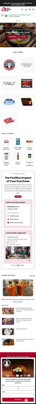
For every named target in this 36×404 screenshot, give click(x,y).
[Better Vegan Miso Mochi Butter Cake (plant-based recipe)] (8, 321)
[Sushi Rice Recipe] (8, 331)
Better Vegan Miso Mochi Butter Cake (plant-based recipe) (24, 320)
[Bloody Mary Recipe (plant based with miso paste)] (18, 288)
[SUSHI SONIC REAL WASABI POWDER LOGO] (9, 120)
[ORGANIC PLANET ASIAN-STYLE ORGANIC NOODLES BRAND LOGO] (26, 102)
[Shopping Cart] (30, 9)
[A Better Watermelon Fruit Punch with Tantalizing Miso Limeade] (8, 311)
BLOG (23, 36)
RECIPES (12, 36)
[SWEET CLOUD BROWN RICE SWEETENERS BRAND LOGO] (9, 102)
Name (3, 385)
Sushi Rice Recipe (21, 329)
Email (3, 392)
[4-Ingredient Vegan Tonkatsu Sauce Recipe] (8, 342)
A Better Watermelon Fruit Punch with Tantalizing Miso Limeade (25, 309)
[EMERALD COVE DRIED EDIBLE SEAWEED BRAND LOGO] (26, 65)
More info (18, 20)
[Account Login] (26, 9)
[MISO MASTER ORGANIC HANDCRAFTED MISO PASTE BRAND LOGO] (9, 65)
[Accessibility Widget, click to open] (26, 400)
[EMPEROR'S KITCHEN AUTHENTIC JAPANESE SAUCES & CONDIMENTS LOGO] (26, 83)
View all (32, 275)
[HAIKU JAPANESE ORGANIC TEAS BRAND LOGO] (9, 83)
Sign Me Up (18, 399)
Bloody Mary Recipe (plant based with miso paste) (18, 300)
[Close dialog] (32, 359)
